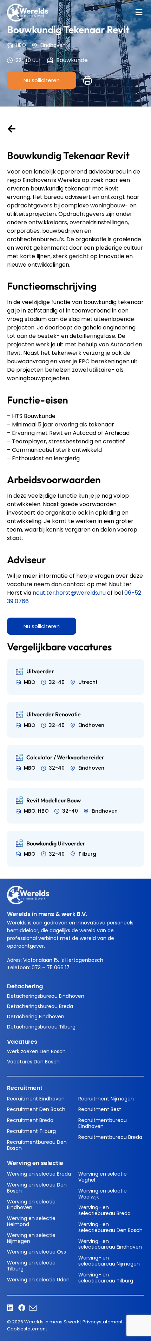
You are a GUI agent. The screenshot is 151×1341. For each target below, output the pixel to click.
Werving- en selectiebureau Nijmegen (109, 1260)
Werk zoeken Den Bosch (36, 1051)
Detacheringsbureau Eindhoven (45, 996)
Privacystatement (103, 1321)
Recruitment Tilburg (31, 1131)
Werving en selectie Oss (36, 1251)
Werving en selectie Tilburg (31, 1265)
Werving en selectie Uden (38, 1279)
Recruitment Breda (30, 1120)
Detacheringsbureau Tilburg (41, 1026)
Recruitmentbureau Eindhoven (102, 1123)
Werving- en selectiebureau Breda (104, 1210)
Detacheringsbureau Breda (40, 1006)
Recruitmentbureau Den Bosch (37, 1145)
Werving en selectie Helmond (31, 1221)
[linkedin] (12, 1307)
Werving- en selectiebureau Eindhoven (110, 1244)
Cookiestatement (27, 1328)
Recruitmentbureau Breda (110, 1137)
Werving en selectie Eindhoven (31, 1204)
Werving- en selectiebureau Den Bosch (110, 1227)
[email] (34, 1307)
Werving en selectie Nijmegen (31, 1238)
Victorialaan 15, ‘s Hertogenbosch (63, 960)
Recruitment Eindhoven (36, 1098)
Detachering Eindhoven (35, 1016)
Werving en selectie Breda (39, 1173)
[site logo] (27, 12)
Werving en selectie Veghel (102, 1176)
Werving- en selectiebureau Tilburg (105, 1277)
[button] (138, 12)
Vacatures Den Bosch (33, 1061)
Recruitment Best (99, 1109)
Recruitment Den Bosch (36, 1109)
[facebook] (23, 1307)
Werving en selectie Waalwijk (102, 1193)
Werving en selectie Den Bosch (37, 1187)
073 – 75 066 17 (51, 967)
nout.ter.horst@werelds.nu (69, 593)
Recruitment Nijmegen (106, 1098)
